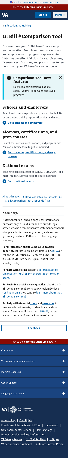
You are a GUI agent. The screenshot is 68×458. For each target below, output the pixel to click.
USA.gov (54, 439)
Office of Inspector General (16, 430)
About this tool (11, 196)
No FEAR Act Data (36, 439)
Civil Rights (25, 420)
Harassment (51, 425)
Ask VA (55, 251)
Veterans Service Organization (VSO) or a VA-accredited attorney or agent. (31, 274)
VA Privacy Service (11, 439)
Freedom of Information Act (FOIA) (21, 425)
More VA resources (11, 371)
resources (48, 303)
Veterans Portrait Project (50, 444)
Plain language (44, 430)
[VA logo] (5, 15)
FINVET (44, 311)
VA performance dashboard (16, 444)
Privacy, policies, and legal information (23, 434)
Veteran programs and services (17, 361)
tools (33, 303)
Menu (58, 15)
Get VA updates (9, 382)
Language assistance (12, 393)
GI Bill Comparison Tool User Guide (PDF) (28, 200)
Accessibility (8, 420)
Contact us (7, 350)
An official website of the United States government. (35, 2)
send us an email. (12, 292)
